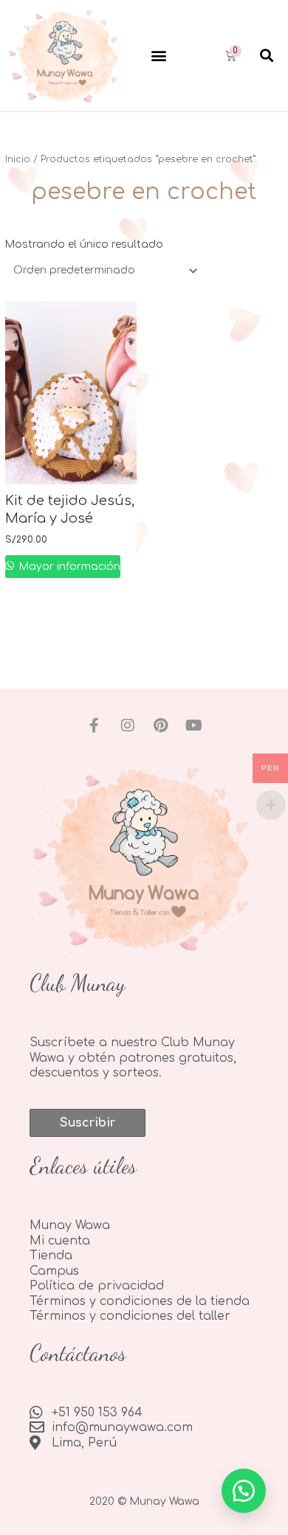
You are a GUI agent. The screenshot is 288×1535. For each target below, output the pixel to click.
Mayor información (68, 566)
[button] (158, 55)
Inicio (17, 159)
